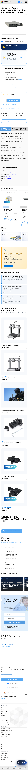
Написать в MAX (7, 41)
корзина (14, 768)
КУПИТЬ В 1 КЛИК (11, 104)
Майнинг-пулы (4, 748)
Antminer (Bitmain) (5, 720)
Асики (2, 709)
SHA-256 (9, 170)
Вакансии (3, 759)
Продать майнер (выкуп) (7, 730)
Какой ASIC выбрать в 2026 (7, 743)
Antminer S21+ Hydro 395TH (8, 210)
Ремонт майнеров (5, 728)
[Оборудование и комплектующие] (8, 693)
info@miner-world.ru (6, 674)
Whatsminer (13, 174)
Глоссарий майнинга (6, 744)
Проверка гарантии (5, 715)
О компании (4, 753)
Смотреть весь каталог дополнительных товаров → (14, 513)
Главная (4, 6)
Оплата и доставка (5, 736)
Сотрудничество (5, 757)
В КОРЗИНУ (14, 100)
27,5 (5, 180)
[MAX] (19, 2)
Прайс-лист (4, 711)
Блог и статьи (4, 741)
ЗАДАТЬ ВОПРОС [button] (12, 679)
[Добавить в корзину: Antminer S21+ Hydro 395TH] (15, 219)
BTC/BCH (8, 176)
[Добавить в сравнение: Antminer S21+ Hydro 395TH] (15, 215)
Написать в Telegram (19, 41)
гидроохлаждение (13, 172)
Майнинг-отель (4, 732)
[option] (14, 24)
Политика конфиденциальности (8, 761)
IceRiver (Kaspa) (5, 724)
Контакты (3, 755)
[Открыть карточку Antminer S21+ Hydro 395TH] (9, 198)
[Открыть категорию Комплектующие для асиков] (11, 236)
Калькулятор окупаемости (7, 746)
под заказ (9, 178)
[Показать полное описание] (6, 163)
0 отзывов (13, 94)
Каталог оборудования (6, 707)
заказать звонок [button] (5, 646)
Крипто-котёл (4, 713)
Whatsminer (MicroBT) (6, 722)
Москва (3, 698)
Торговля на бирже (5, 734)
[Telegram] (22, 2)
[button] (3, 768)
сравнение (19, 768)
